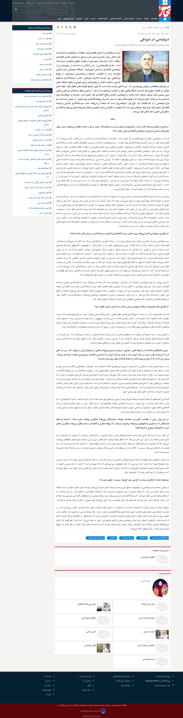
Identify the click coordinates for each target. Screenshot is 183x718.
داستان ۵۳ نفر (44, 213)
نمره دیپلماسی (149, 659)
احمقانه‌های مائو (43, 168)
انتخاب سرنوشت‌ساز (146, 645)
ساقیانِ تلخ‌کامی (43, 115)
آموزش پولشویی (43, 192)
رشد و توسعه (126, 537)
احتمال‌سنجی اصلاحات (41, 54)
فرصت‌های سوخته (42, 74)
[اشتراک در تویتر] (66, 27)
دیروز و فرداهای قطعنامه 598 (39, 208)
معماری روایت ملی (147, 618)
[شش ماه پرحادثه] (162, 606)
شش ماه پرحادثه (148, 604)
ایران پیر (46, 59)
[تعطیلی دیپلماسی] (103, 620)
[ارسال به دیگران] (74, 27)
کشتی (112, 537)
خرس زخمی (91, 632)
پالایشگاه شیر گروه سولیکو (40, 80)
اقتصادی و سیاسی (159, 537)
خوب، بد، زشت (43, 38)
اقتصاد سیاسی (129, 18)
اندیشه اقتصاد (103, 18)
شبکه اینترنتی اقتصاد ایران (121, 676)
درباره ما (63, 2)
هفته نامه (48, 676)
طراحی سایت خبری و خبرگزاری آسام (90, 711)
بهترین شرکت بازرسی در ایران (39, 134)
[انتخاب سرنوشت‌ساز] (162, 648)
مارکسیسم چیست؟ (42, 101)
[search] (16, 9)
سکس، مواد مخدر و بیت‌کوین (38, 197)
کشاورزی (79, 18)
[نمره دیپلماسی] (162, 661)
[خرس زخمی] (103, 634)
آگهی (89, 685)
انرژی (87, 18)
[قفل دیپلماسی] (103, 648)
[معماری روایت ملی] (162, 620)
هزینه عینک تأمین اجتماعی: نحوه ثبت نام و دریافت (33, 161)
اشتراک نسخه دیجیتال (44, 2)
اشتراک (56, 2)
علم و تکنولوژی (68, 18)
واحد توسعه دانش (85, 676)
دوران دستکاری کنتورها (41, 140)
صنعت (93, 18)
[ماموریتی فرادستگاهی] (103, 606)
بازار (59, 18)
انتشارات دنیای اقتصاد (122, 680)
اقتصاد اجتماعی (116, 18)
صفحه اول (154, 18)
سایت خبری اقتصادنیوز (162, 685)
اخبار (149, 33)
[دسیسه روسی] (162, 634)
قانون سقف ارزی (43, 203)
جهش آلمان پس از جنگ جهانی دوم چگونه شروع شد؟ (32, 175)
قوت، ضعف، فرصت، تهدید (39, 145)
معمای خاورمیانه (43, 49)
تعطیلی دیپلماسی (148, 557)
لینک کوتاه (145, 27)
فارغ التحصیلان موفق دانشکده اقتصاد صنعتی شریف (33, 152)
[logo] (165, 11)
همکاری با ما (87, 680)
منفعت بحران (44, 69)
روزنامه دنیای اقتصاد (163, 676)
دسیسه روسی (149, 632)
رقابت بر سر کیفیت (42, 129)
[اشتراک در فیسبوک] (62, 27)
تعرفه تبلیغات (86, 690)
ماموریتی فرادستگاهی (86, 604)
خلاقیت (142, 537)
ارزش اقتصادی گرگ (42, 43)
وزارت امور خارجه (95, 537)
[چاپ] (70, 27)
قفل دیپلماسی (90, 645)
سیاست (139, 18)
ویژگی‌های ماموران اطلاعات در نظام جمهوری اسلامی (33, 122)
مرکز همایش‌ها (126, 685)
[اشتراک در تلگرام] (58, 27)
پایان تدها (45, 33)
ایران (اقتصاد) (142, 33)
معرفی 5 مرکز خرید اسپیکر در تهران (37, 187)
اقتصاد (146, 18)
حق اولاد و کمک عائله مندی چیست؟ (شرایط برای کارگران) (32, 108)
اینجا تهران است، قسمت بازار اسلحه (36, 96)
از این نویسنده (165, 573)
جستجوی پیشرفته (18, 2)
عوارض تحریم (44, 64)
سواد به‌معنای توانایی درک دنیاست (37, 182)
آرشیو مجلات (30, 2)
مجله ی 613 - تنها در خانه (160, 33)
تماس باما (71, 2)
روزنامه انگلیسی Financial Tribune (158, 680)
